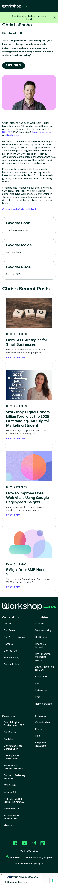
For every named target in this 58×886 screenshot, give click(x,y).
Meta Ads (9, 825)
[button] (47, 6)
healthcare (13, 135)
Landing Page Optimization (11, 757)
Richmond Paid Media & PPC (12, 817)
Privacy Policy (11, 657)
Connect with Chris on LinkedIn (19, 209)
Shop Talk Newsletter (41, 744)
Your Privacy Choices (25, 876)
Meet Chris (13, 65)
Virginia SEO (10, 792)
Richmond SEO (12, 808)
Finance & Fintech (40, 645)
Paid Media (10, 732)
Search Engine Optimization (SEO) (14, 724)
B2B (4, 132)
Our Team (9, 630)
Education (41, 676)
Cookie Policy (11, 664)
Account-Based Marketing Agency (14, 800)
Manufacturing (43, 630)
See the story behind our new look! (29, 18)
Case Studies (42, 722)
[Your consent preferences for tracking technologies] (53, 881)
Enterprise (41, 690)
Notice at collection (15, 882)
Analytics (9, 739)
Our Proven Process (15, 637)
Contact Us (10, 650)
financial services (41, 132)
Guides (39, 729)
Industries (40, 623)
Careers (8, 643)
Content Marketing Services (14, 777)
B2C (10, 132)
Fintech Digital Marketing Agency (43, 657)
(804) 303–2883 (29, 850)
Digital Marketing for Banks (44, 668)
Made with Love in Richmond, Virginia (31, 857)
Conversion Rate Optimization (13, 747)
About (7, 623)
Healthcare (41, 637)
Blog (37, 735)
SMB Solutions (12, 785)
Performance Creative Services (13, 767)
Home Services (43, 703)
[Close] (54, 18)
